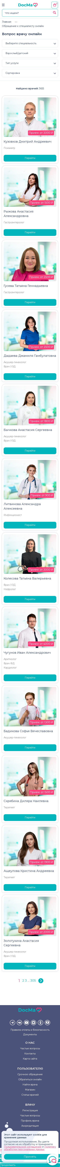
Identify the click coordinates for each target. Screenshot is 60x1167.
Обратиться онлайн (30, 1079)
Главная (6, 21)
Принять (30, 1156)
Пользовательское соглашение (23, 1146)
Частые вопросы (30, 1048)
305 (33, 980)
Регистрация (30, 1110)
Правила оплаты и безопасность (30, 1030)
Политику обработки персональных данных (30, 1148)
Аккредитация (30, 1125)
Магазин (30, 1089)
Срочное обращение (30, 1074)
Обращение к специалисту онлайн (23, 26)
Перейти (30, 158)
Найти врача (30, 1084)
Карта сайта (30, 1058)
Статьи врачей (30, 1094)
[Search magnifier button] (54, 12)
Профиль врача (30, 1120)
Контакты (30, 1053)
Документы (30, 1034)
